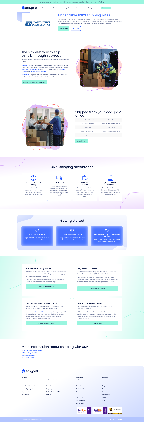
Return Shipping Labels (28, 389)
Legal (103, 400)
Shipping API (25, 392)
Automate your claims (97, 289)
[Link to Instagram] (113, 419)
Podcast (104, 389)
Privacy (104, 398)
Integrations (67, 8)
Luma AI (48, 386)
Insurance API (50, 383)
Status (78, 392)
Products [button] (45, 8)
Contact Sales (80, 403)
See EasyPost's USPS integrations (34, 82)
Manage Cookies (38, 419)
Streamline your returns (46, 286)
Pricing (90, 8)
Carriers (24, 383)
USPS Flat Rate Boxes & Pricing (32, 351)
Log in (97, 8)
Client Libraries (80, 386)
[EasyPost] (29, 8)
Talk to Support (80, 400)
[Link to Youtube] (118, 419)
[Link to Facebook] (116, 419)
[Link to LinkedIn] (111, 419)
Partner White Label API (53, 392)
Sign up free (64, 28)
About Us (104, 380)
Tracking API (25, 395)
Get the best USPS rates (46, 323)
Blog (103, 386)
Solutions (56, 8)
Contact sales (106, 8)
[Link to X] (121, 419)
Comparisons (106, 395)
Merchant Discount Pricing (31, 69)
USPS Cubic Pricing (28, 357)
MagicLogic (49, 389)
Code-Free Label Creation (29, 386)
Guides (78, 380)
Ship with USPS (82, 141)
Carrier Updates (80, 389)
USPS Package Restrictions (31, 353)
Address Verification (52, 380)
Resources (79, 8)
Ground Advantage (28, 355)
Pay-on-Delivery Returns (38, 72)
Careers (104, 383)
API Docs (78, 383)
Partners (48, 395)
